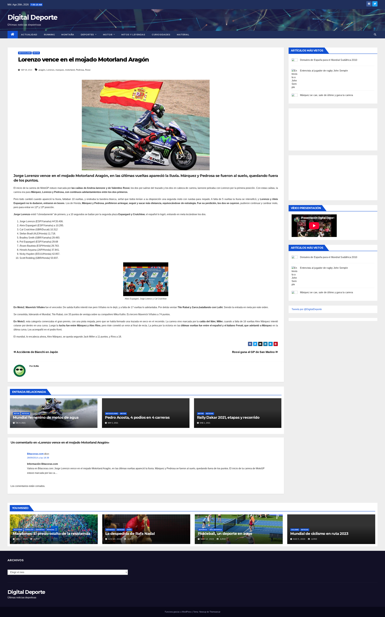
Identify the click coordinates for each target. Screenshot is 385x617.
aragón (41, 70)
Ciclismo (295, 529)
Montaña (67, 34)
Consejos (29, 529)
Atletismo (18, 529)
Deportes (88, 34)
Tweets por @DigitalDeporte (307, 309)
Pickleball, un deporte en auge (225, 533)
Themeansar (214, 612)
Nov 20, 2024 (115, 539)
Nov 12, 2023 (207, 539)
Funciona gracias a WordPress (178, 612)
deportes (40, 529)
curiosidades (161, 34)
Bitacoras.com (35, 454)
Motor (108, 34)
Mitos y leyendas (133, 34)
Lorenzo (50, 70)
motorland (70, 70)
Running (49, 34)
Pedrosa (80, 70)
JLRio (36, 366)
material (183, 34)
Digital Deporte (32, 17)
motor (36, 53)
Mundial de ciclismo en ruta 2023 (319, 533)
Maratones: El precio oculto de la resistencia (51, 533)
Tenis (129, 529)
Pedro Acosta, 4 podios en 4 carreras (137, 417)
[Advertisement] (314, 128)
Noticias (25, 413)
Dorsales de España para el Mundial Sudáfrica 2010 (328, 60)
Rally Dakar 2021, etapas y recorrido (228, 417)
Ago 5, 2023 (299, 539)
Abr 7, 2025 (22, 539)
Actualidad (29, 34)
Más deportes (216, 529)
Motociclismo (25, 53)
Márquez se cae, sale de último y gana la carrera (326, 95)
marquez (59, 70)
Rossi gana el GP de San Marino (253, 352)
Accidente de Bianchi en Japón (37, 352)
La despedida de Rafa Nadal (130, 533)
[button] (375, 34)
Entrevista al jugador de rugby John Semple (324, 70)
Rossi (87, 70)
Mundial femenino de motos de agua (45, 417)
